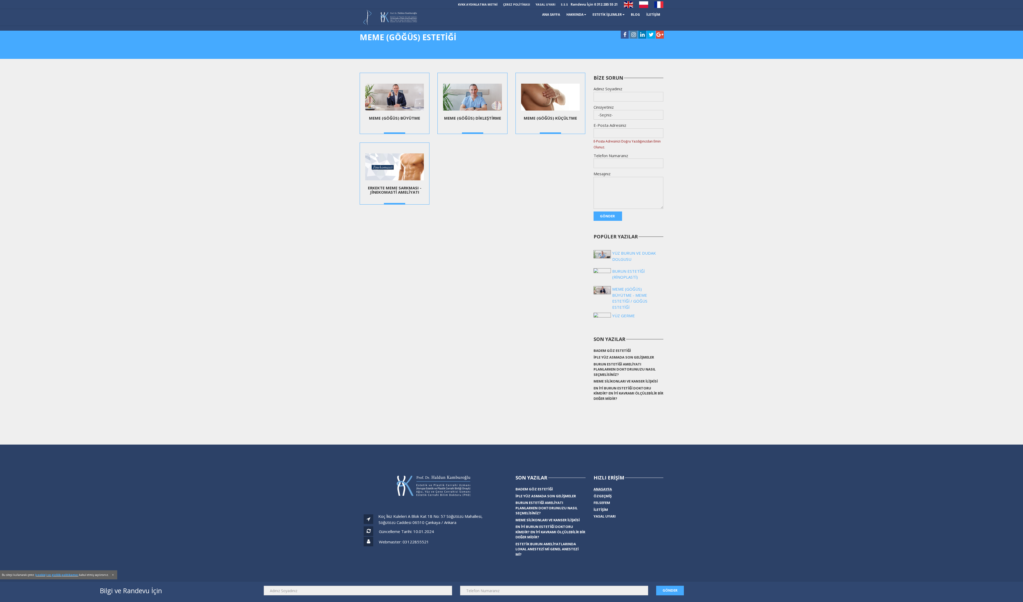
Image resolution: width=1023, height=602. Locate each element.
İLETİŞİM (654, 15)
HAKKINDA (584, 15)
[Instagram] (634, 35)
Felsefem (602, 502)
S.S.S (564, 4)
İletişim (601, 509)
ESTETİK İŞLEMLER (613, 15)
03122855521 (416, 541)
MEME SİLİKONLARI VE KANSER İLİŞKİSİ (626, 381)
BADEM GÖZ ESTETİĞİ (612, 350)
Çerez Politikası (516, 4)
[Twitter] (651, 35)
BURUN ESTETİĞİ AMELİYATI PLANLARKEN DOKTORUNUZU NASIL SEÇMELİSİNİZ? (625, 369)
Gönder (608, 216)
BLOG (638, 15)
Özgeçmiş (603, 496)
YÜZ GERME (623, 315)
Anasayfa (603, 489)
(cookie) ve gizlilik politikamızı (56, 575)
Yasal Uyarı (545, 4)
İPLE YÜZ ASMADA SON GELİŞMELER (624, 357)
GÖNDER (670, 590)
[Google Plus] (660, 35)
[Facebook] (625, 35)
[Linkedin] (642, 35)
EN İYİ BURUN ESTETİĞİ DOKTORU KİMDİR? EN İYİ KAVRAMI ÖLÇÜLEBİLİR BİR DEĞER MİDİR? (628, 393)
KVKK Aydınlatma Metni (478, 4)
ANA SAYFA (563, 15)
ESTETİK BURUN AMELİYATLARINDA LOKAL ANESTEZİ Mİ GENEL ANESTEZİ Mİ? (547, 549)
